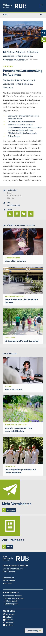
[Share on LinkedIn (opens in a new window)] (17, 214)
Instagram (10, 614)
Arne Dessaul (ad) (13, 205)
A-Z (43, 33)
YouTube (9, 625)
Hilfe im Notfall (11, 601)
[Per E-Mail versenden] (31, 214)
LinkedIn (9, 617)
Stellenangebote (12, 603)
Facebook (10, 622)
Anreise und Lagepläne (14, 598)
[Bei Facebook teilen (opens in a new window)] (10, 214)
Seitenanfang (34, 630)
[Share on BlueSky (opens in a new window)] (24, 214)
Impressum (7, 583)
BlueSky (9, 619)
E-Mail (29, 166)
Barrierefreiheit (9, 580)
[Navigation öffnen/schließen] (41, 6)
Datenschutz (8, 577)
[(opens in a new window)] (20, 6)
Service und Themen (13, 595)
